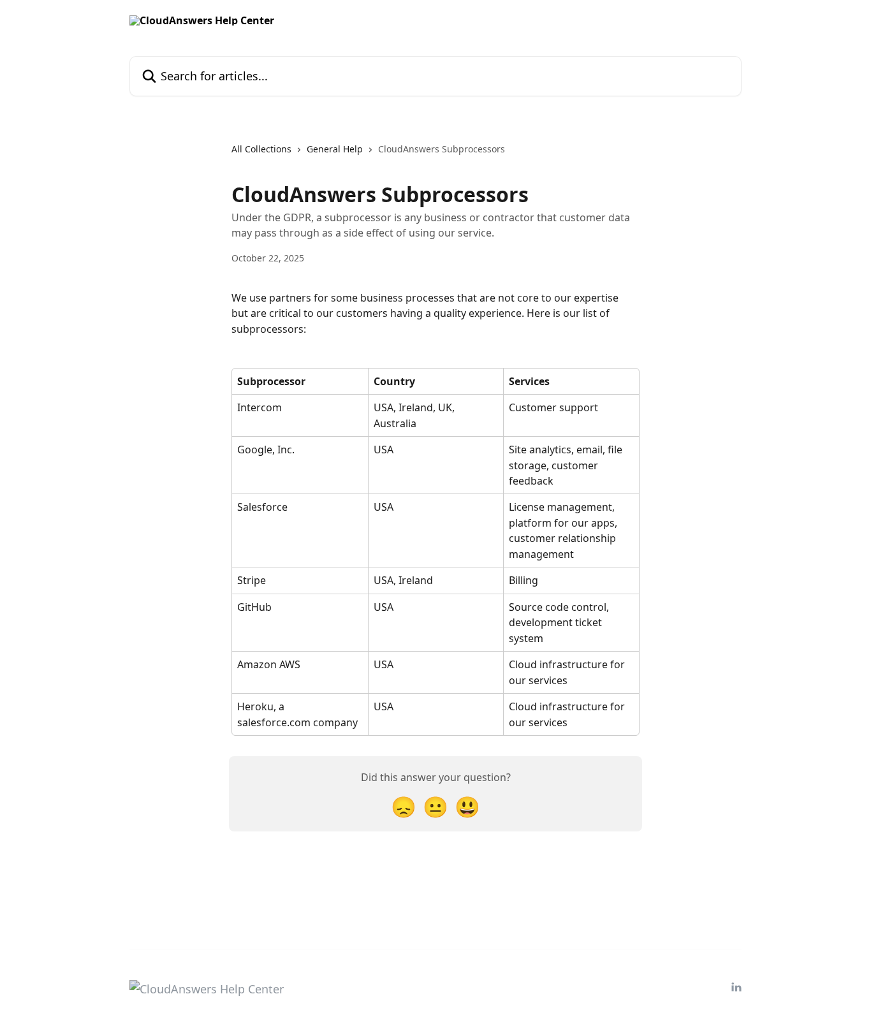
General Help (335, 149)
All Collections (261, 149)
